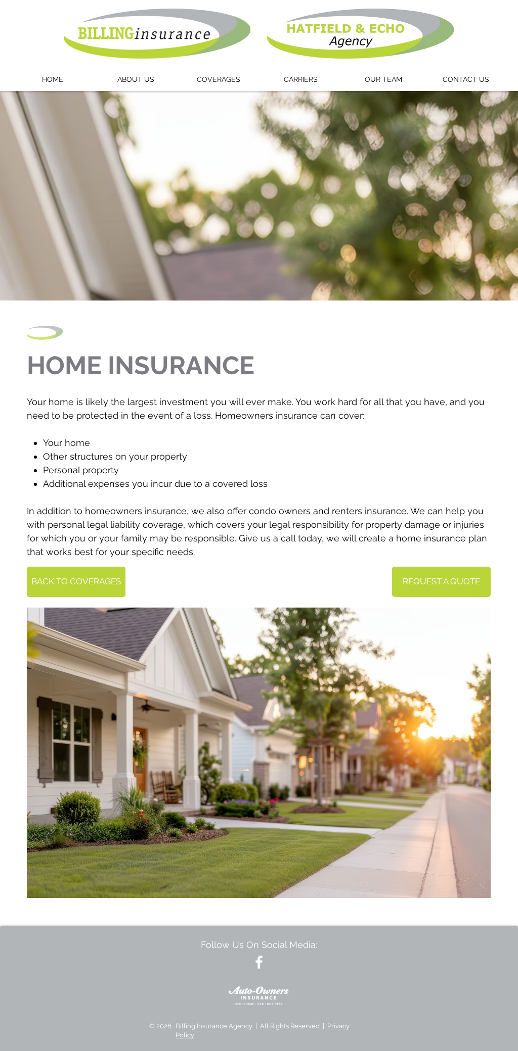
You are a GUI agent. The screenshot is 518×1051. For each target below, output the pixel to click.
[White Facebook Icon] (259, 962)
